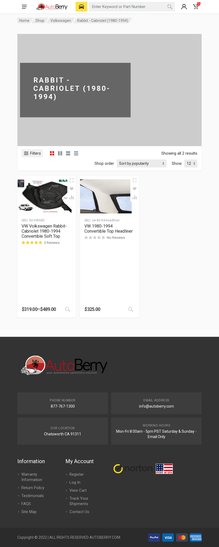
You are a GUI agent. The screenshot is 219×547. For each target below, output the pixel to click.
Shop (40, 20)
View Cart (78, 490)
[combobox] (132, 6)
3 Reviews (52, 243)
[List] (68, 153)
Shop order (104, 163)
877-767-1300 (63, 406)
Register (76, 474)
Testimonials (32, 495)
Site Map (29, 511)
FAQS (26, 503)
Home (24, 20)
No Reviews (116, 238)
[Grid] (52, 153)
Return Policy (32, 487)
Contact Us (79, 511)
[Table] (76, 153)
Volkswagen (60, 20)
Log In (74, 482)
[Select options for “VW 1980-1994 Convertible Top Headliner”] (130, 309)
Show (177, 163)
